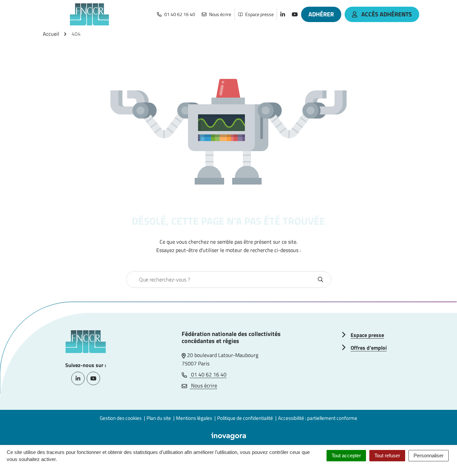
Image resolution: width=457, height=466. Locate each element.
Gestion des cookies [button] (121, 418)
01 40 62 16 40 (208, 374)
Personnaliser (429, 455)
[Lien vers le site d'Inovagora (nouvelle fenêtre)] (228, 436)
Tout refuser (387, 455)
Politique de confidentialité (245, 418)
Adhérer (321, 14)
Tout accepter (346, 455)
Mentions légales (194, 418)
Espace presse (367, 335)
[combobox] (221, 279)
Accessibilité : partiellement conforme (317, 418)
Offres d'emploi (369, 348)
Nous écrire (203, 385)
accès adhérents (386, 14)
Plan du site (159, 418)
